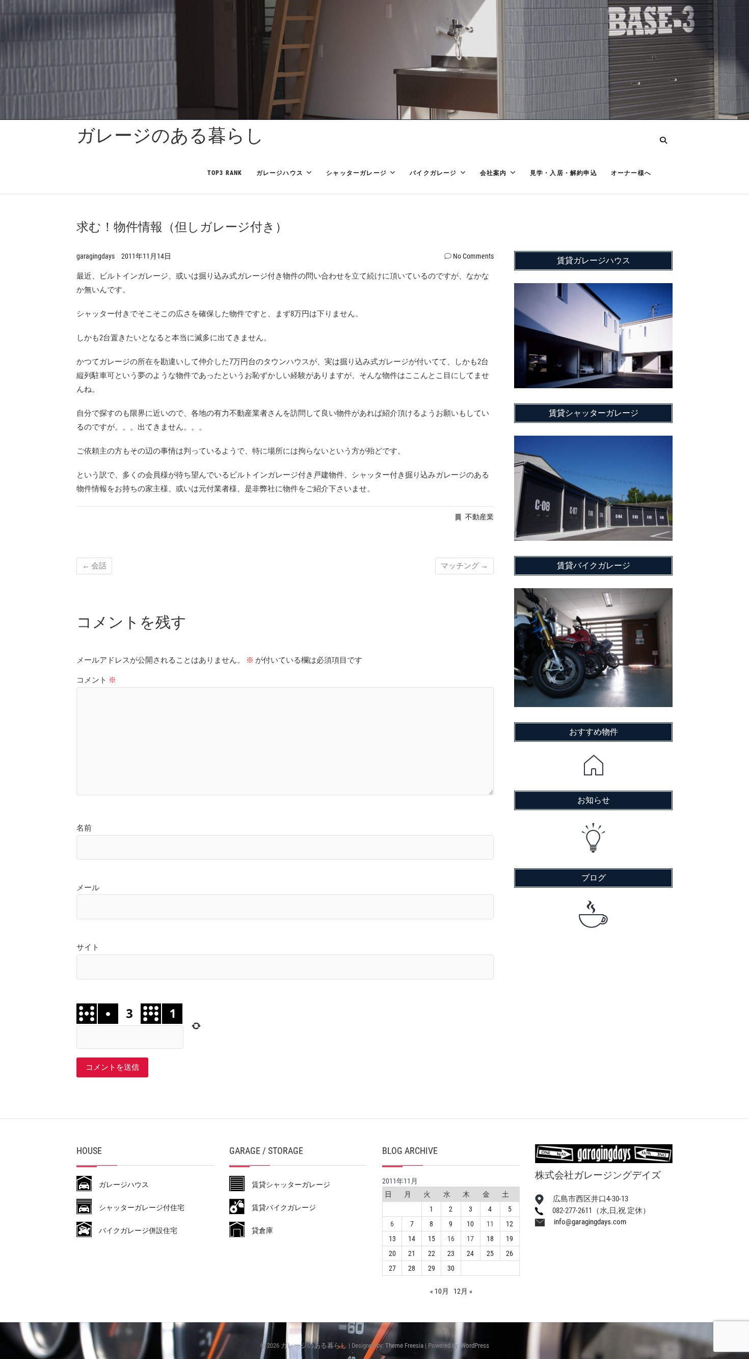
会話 (94, 565)
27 (392, 1268)
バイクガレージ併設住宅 (134, 1230)
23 (450, 1253)
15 (431, 1239)
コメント (96, 680)
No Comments (473, 256)
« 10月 (439, 1291)
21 (411, 1253)
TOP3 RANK (225, 173)
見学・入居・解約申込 (563, 173)
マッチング (464, 565)
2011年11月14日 (146, 256)
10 (470, 1224)
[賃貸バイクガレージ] (593, 594)
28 (411, 1268)
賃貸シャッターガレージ (287, 1184)
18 (490, 1239)
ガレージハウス (279, 173)
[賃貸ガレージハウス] (593, 289)
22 (431, 1253)
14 (411, 1239)
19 (509, 1239)
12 (509, 1224)
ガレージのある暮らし (170, 135)
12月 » (462, 1291)
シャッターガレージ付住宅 (138, 1207)
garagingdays (96, 256)
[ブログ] (593, 914)
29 (431, 1268)
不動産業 (479, 517)
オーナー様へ (631, 173)
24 (470, 1253)
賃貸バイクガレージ (280, 1207)
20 (392, 1253)
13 (392, 1239)
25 (490, 1253)
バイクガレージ (433, 173)
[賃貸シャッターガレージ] (593, 442)
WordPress (475, 1345)
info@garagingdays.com (585, 1221)
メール (87, 887)
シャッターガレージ (356, 173)
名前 (84, 828)
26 (509, 1253)
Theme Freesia (404, 1345)
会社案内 (493, 173)
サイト (87, 947)
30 (450, 1268)
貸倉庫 (259, 1230)
